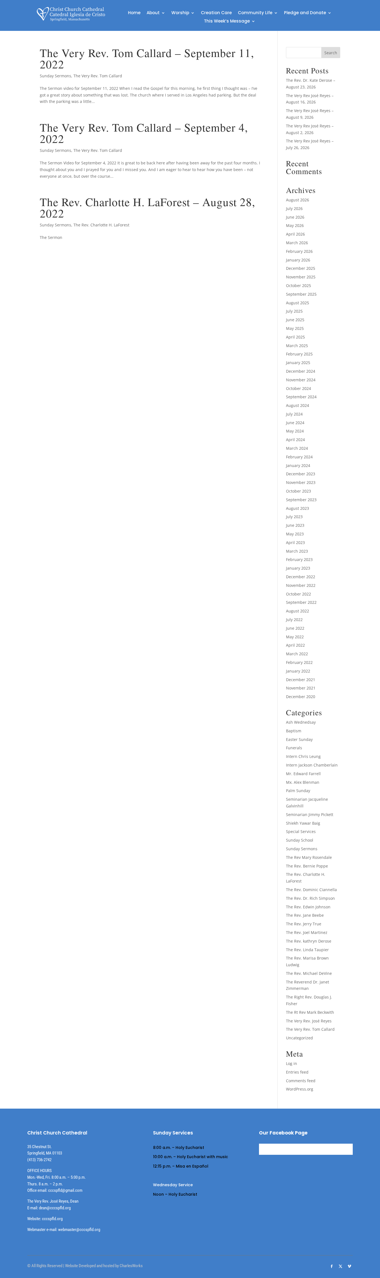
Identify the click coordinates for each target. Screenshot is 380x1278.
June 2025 (295, 319)
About (153, 13)
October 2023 (298, 491)
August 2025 (297, 302)
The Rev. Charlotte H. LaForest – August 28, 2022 (147, 207)
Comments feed (300, 1080)
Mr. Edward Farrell (303, 773)
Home (134, 13)
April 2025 (295, 337)
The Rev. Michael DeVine (309, 973)
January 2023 (298, 568)
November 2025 (300, 277)
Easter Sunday (299, 739)
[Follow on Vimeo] (349, 1266)
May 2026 (295, 225)
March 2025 (297, 345)
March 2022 (297, 653)
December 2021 (300, 679)
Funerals (294, 747)
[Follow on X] (340, 1266)
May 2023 (295, 534)
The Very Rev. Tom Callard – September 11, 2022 (147, 58)
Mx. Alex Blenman (302, 782)
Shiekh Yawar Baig (303, 823)
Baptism (293, 730)
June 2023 (295, 525)
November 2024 (300, 379)
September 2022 (301, 602)
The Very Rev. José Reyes (309, 1021)
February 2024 (299, 456)
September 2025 (301, 294)
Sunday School (299, 840)
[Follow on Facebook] (331, 1266)
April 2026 (295, 234)
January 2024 (298, 465)
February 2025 (299, 354)
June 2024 (295, 422)
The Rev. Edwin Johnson (308, 906)
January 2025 (298, 362)
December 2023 (300, 473)
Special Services (301, 831)
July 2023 (294, 516)
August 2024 (297, 405)
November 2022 (300, 585)
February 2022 (299, 662)
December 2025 (300, 268)
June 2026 (295, 217)
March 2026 (297, 242)
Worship (180, 13)
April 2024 (295, 439)
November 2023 (300, 482)
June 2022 (295, 628)
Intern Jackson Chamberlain (312, 765)
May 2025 (295, 328)
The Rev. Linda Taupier (307, 949)
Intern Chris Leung (303, 756)
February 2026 (299, 251)
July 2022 (294, 619)
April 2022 (295, 645)
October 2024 (298, 388)
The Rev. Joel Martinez (306, 932)
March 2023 (297, 551)
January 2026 (298, 260)
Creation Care (216, 13)
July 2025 (294, 311)
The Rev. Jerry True (303, 923)
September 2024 (301, 396)
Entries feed (297, 1072)
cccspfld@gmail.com (65, 1190)
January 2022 (298, 671)
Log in (291, 1063)
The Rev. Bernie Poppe (307, 866)
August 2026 (297, 199)
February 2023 (299, 559)
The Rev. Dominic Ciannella (311, 889)
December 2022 (300, 576)
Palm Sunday (298, 790)
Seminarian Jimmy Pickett (309, 814)
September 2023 (301, 499)
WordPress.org (299, 1089)
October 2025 (298, 285)
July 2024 (294, 414)
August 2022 (297, 611)
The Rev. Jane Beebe (305, 915)
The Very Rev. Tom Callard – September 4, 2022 (144, 133)
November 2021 (300, 688)
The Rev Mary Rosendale (309, 857)
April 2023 (295, 542)
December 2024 (300, 371)
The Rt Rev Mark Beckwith (310, 1012)
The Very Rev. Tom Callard (97, 75)
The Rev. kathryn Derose (308, 941)
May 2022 (295, 636)
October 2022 (298, 594)
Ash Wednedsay (301, 722)
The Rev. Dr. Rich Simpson (310, 898)
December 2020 (300, 696)
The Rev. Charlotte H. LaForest (101, 225)
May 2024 (295, 431)
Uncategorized (299, 1037)
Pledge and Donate (305, 13)
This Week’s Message (227, 21)
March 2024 (297, 448)
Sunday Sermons (55, 75)
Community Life (255, 13)
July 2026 (294, 208)
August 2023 (297, 508)
